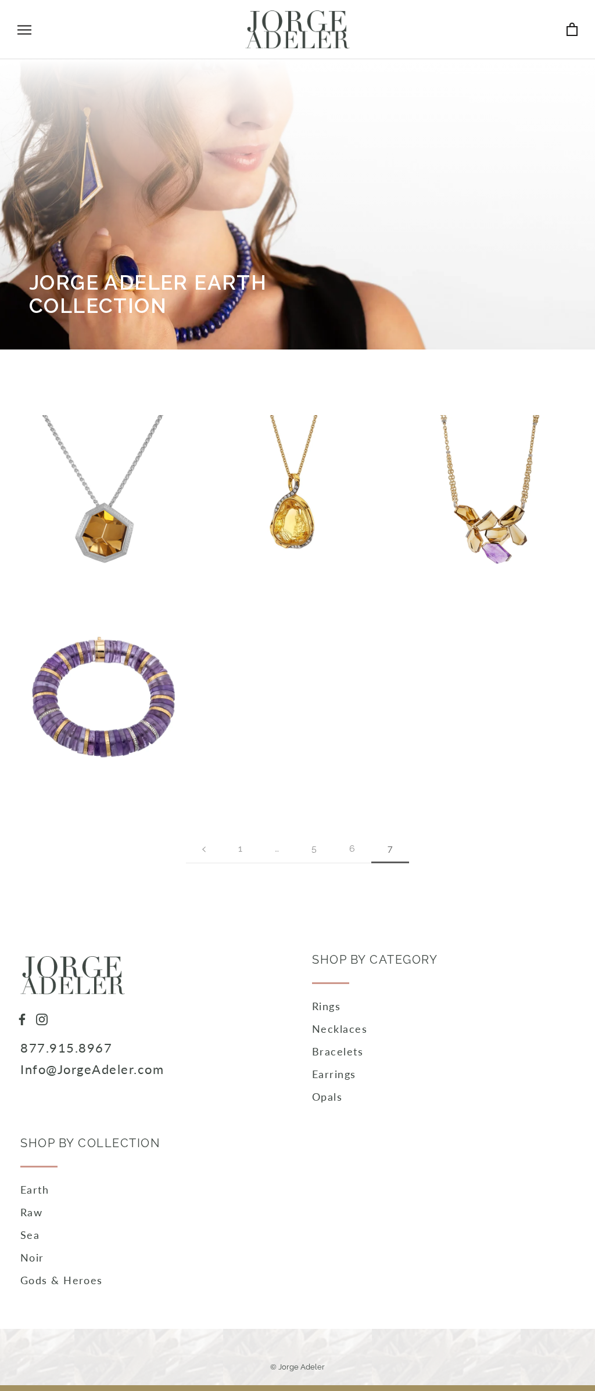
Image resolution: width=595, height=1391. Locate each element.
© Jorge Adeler (297, 1367)
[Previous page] (204, 849)
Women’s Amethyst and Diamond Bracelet (103, 652)
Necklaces (339, 1028)
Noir (32, 1257)
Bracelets (337, 1051)
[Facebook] (22, 1018)
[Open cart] (572, 29)
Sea (30, 1234)
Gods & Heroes (61, 1280)
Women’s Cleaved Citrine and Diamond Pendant (297, 444)
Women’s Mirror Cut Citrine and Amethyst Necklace (491, 444)
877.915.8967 (66, 1047)
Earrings (334, 1074)
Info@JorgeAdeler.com (92, 1069)
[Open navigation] (24, 29)
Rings (326, 1006)
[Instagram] (42, 1018)
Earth (34, 1189)
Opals (327, 1096)
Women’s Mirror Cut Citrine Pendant (104, 437)
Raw (31, 1212)
